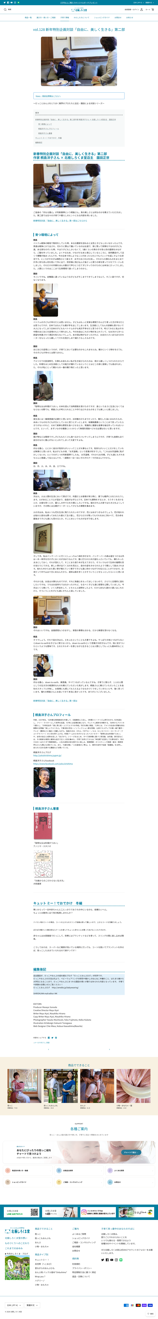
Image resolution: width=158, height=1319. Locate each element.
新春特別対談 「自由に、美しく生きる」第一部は (55, 700)
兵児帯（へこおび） (44, 1263)
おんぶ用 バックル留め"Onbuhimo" (51, 1272)
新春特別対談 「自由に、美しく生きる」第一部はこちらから (60, 220)
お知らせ (129, 17)
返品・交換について (81, 1276)
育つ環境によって (45, 124)
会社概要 (76, 1246)
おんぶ (38, 1242)
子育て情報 (64, 17)
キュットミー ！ (42, 1259)
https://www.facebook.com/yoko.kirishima (53, 763)
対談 (47, 1042)
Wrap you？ (40, 1276)
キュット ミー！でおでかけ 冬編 (48, 138)
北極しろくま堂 (16, 1311)
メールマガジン (39, 1042)
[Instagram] (15, 2)
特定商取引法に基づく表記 (84, 1272)
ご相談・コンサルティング (84, 1242)
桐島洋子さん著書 (45, 133)
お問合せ (118, 17)
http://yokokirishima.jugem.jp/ (47, 755)
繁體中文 (149, 2)
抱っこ (38, 1233)
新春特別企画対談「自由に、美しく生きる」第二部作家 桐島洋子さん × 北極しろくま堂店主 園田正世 (75, 119)
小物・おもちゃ (42, 1246)
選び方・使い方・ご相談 (46, 17)
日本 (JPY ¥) (137, 2)
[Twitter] (5, 2)
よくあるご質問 (79, 1233)
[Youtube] (11, 2)
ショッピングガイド (102, 17)
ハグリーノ (40, 1280)
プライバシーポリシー (82, 1268)
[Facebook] (8, 2)
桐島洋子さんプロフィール (48, 128)
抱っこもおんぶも (43, 1238)
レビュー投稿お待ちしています (79, 2)
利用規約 (76, 1263)
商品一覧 (28, 17)
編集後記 (38, 142)
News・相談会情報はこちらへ (48, 96)
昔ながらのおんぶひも (45, 1268)
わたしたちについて (81, 17)
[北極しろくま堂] (79, 10)
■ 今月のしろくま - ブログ (16, 1253)
